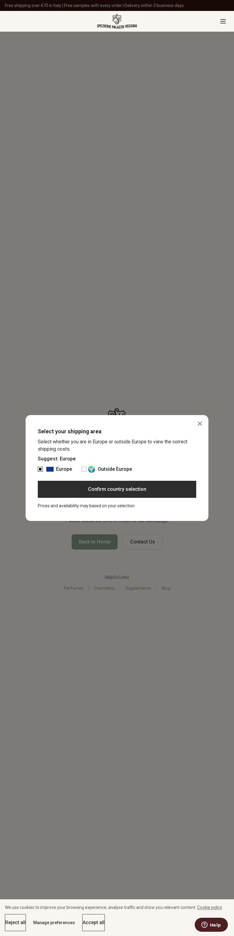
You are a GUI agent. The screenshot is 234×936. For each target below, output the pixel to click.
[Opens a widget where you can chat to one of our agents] (211, 925)
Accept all (94, 922)
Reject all (15, 922)
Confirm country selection (117, 489)
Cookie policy (209, 907)
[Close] (200, 423)
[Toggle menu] (223, 21)
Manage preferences (54, 922)
